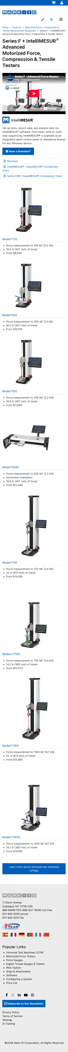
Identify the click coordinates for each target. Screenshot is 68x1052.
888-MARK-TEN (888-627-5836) (22, 910)
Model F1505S (11, 837)
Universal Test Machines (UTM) (24, 952)
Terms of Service (12, 1016)
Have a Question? (19, 151)
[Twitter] (12, 995)
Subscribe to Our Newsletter (25, 1003)
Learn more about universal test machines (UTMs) (34, 868)
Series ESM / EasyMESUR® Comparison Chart (34, 176)
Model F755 (9, 562)
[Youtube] (26, 995)
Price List (11, 982)
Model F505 (9, 391)
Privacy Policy (10, 1012)
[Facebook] (7, 995)
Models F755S (11, 654)
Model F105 (9, 239)
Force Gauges (14, 960)
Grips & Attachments (18, 971)
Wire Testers (13, 967)
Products (17, 27)
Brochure (12, 161)
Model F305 (9, 315)
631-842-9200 (11, 913)
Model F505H (10, 467)
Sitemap (7, 1019)
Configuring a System (19, 979)
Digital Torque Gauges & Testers (25, 963)
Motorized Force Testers (20, 956)
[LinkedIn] (19, 995)
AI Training (8, 1023)
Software (11, 975)
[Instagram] (32, 995)
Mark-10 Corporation (26, 1042)
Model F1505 (10, 745)
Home (5, 27)
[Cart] (54, 2)
